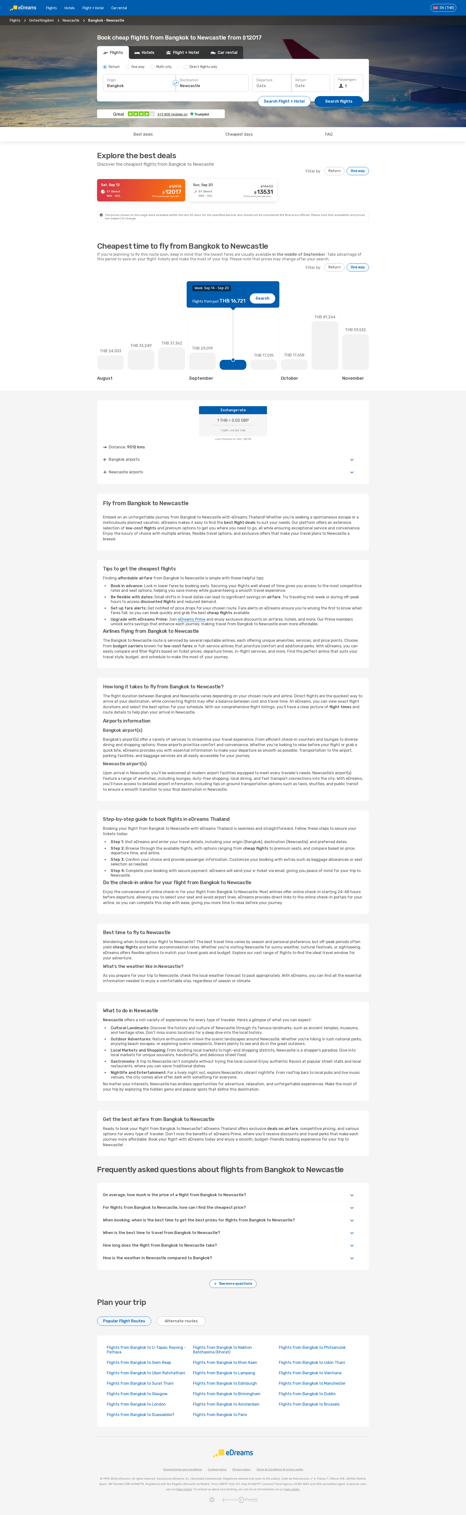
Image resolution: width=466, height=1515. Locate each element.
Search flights (338, 101)
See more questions (235, 1284)
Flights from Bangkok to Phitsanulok (312, 1347)
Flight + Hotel (93, 8)
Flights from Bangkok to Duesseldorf (140, 1414)
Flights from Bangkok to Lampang (224, 1373)
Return (300, 80)
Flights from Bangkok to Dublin (307, 1393)
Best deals (143, 134)
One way (358, 171)
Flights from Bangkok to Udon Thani (312, 1362)
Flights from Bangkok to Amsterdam (226, 1404)
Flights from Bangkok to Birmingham (226, 1393)
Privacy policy (241, 1469)
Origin (111, 80)
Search (262, 298)
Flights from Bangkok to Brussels (309, 1404)
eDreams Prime (191, 619)
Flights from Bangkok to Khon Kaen (225, 1362)
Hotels (70, 8)
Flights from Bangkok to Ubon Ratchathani (146, 1373)
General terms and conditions (182, 1469)
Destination (189, 80)
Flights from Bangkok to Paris (220, 1414)
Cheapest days (239, 134)
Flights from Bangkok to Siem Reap (139, 1362)
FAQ (329, 134)
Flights (51, 8)
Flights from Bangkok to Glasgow (137, 1393)
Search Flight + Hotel (284, 101)
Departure (265, 80)
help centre (292, 1489)
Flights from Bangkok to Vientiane (310, 1373)
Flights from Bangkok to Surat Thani (140, 1383)
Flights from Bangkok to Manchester (312, 1383)
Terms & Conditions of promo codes (279, 1469)
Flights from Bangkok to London (136, 1404)
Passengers (347, 80)
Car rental (119, 8)
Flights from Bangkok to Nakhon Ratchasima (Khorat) (222, 1349)
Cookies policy (217, 1469)
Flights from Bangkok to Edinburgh (225, 1383)
